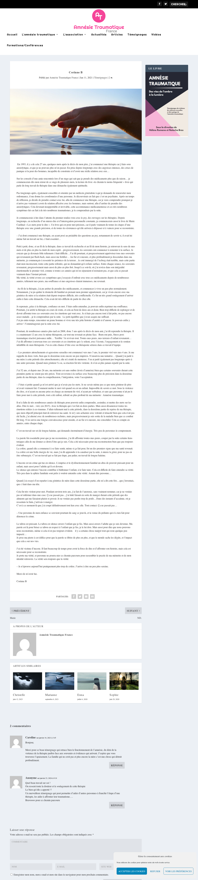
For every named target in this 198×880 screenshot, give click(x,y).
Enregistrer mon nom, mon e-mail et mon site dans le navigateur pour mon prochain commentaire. (61, 874)
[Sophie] (124, 681)
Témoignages (137, 34)
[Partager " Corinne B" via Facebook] (74, 596)
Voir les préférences (178, 871)
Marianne (51, 695)
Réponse (117, 765)
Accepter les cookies (131, 871)
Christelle (19, 695)
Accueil (12, 34)
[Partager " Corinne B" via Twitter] (80, 596)
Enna (80, 695)
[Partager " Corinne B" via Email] (86, 596)
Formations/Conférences (25, 45)
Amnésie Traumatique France (64, 77)
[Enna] (91, 681)
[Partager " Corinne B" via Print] (92, 596)
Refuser (155, 871)
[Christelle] (27, 681)
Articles (117, 34)
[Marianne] (59, 681)
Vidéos (156, 34)
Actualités (99, 34)
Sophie (114, 695)
